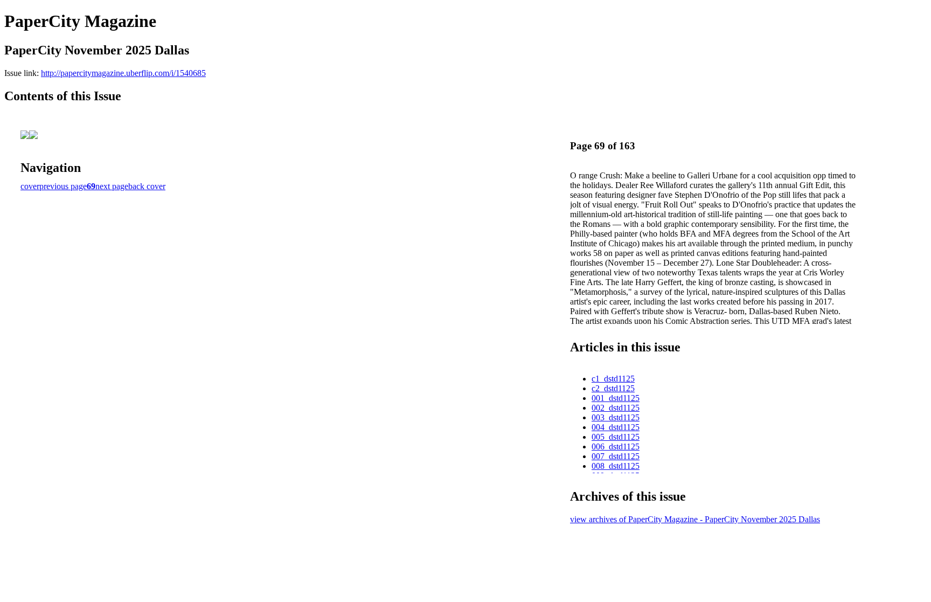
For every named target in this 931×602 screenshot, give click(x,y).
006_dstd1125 (616, 446)
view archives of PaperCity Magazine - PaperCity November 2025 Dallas (695, 519)
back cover (146, 186)
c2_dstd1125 (613, 388)
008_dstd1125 (616, 465)
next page (111, 186)
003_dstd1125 (616, 417)
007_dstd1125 (616, 456)
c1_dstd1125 (613, 378)
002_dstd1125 (616, 407)
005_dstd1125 (616, 436)
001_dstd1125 (616, 398)
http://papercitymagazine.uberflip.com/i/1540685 (123, 73)
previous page (63, 186)
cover (29, 186)
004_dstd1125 (616, 427)
